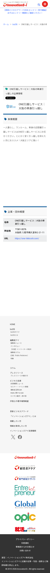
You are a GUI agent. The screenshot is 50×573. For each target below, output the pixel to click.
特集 (12, 359)
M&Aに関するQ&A (17, 393)
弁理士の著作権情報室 (19, 401)
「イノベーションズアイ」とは (23, 416)
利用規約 (25, 543)
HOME (12, 324)
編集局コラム (15, 352)
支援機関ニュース (17, 384)
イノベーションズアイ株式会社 (20, 558)
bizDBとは (14, 335)
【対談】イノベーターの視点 (21, 349)
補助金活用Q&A (16, 390)
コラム (13, 368)
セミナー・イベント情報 (19, 387)
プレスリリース (16, 373)
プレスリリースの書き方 (19, 376)
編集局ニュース (16, 343)
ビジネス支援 (15, 381)
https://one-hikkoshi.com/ (27, 238)
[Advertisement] (25, 54)
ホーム (6, 24)
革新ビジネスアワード (19, 411)
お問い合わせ (25, 551)
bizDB (15, 24)
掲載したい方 (15, 421)
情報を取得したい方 (18, 426)
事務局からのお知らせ (25, 547)
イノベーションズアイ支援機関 (23, 431)
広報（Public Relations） (20, 355)
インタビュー (15, 346)
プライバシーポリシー (25, 539)
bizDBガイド (15, 332)
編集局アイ (14, 340)
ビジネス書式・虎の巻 (19, 396)
